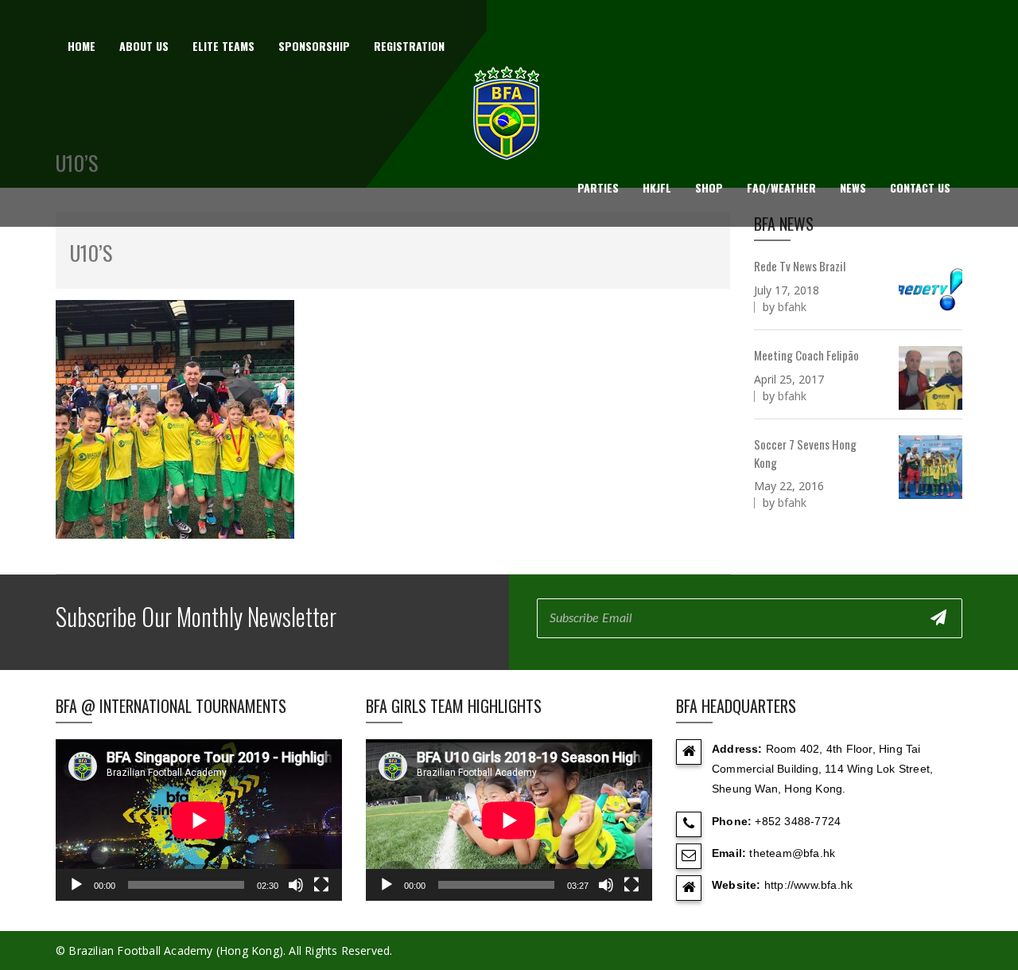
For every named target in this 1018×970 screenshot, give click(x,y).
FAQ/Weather (781, 187)
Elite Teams (223, 45)
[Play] (76, 885)
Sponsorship (314, 45)
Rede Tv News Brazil (799, 266)
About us (144, 45)
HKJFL (657, 187)
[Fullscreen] (321, 885)
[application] (199, 820)
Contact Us (920, 187)
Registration (409, 45)
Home (81, 45)
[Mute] (296, 885)
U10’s (91, 252)
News (853, 187)
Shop (709, 187)
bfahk (792, 306)
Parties (598, 187)
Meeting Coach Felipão (806, 355)
